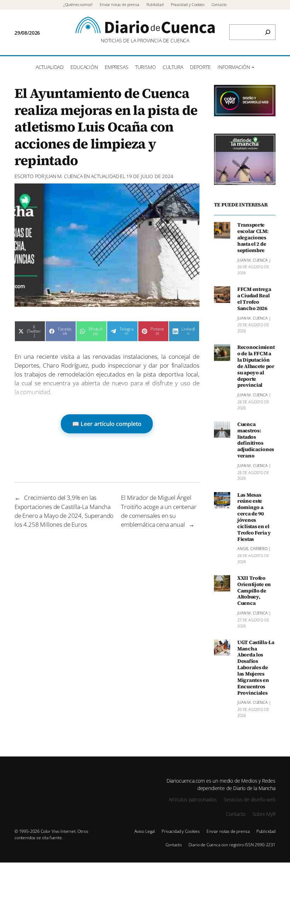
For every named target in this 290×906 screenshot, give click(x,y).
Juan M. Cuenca (64, 176)
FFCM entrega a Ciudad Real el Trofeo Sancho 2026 (254, 298)
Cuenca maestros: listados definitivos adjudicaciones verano (255, 440)
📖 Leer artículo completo (106, 424)
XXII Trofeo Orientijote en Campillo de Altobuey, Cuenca (254, 591)
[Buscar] (268, 32)
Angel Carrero (252, 548)
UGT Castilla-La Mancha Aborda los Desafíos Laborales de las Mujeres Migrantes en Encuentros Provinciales (255, 667)
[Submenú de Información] (253, 67)
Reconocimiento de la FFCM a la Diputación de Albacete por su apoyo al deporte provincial (255, 366)
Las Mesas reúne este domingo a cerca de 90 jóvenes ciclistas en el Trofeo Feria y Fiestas (254, 517)
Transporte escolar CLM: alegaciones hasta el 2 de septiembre (252, 237)
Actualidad (105, 176)
